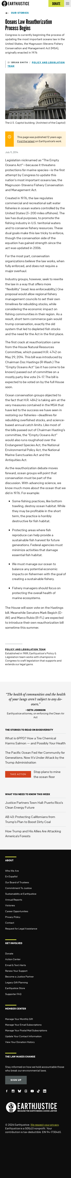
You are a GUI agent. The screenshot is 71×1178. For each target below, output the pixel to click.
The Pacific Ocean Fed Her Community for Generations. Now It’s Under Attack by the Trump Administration (35, 757)
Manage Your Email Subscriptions (23, 1024)
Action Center (13, 959)
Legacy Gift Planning (16, 982)
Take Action (18, 774)
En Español (11, 876)
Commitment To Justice (18, 887)
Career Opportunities (16, 911)
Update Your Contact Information (23, 1036)
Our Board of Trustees (17, 882)
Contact (9, 922)
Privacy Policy (12, 916)
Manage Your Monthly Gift (19, 1018)
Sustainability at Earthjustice (20, 893)
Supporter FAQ (13, 993)
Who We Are (12, 870)
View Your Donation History (20, 1041)
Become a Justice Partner (19, 976)
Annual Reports (13, 899)
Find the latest (26, 141)
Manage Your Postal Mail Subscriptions (26, 1030)
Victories (10, 905)
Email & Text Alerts (15, 965)
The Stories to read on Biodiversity (29, 729)
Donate (9, 953)
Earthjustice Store (15, 988)
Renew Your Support (16, 970)
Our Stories (20, 12)
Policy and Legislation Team (25, 649)
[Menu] (67, 3)
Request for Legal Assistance (21, 928)
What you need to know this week (27, 794)
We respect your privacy (45, 1124)
